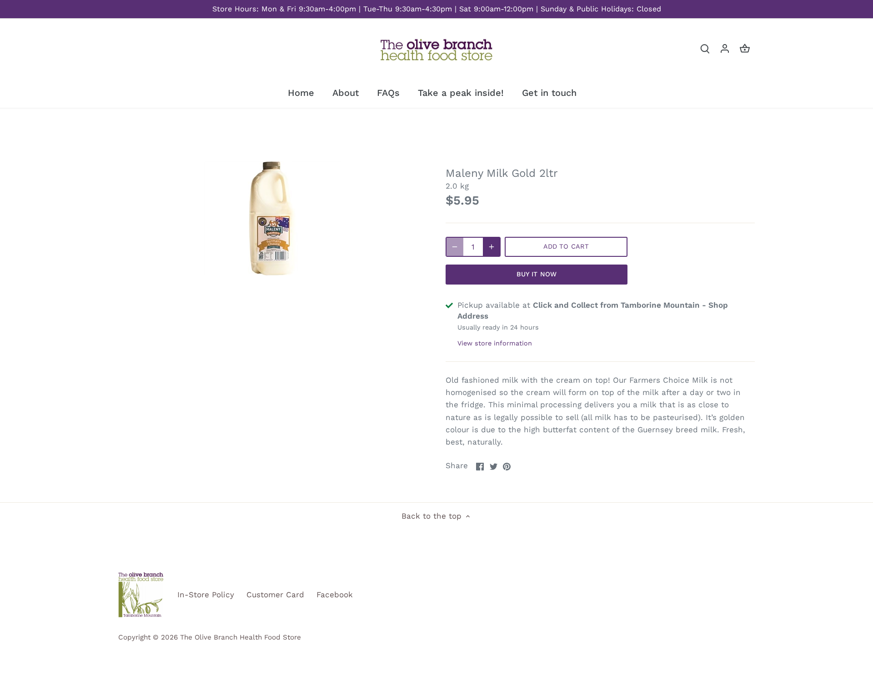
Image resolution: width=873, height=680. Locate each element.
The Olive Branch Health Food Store (240, 637)
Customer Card (275, 594)
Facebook (334, 594)
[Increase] (491, 246)
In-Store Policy (205, 594)
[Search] (705, 48)
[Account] (725, 48)
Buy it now (537, 274)
